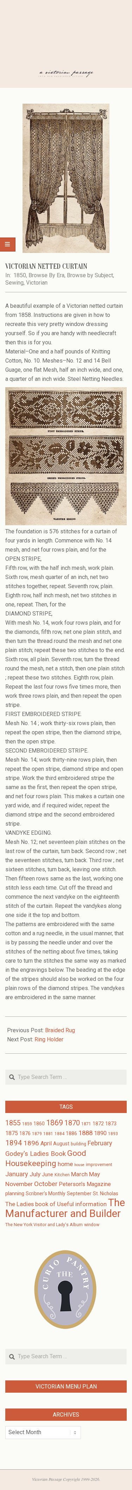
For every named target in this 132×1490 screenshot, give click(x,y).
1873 (111, 1123)
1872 (98, 1123)
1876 (25, 1133)
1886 (71, 1133)
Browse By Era (46, 275)
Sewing (14, 282)
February (100, 1143)
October (45, 1184)
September (79, 1193)
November (19, 1184)
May (94, 1174)
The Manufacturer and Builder (65, 1208)
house (79, 1165)
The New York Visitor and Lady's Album (44, 1224)
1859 (27, 1123)
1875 (11, 1133)
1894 (13, 1143)
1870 (72, 1123)
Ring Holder (48, 1039)
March (79, 1174)
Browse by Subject (90, 275)
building (78, 1143)
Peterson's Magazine (85, 1184)
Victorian (37, 282)
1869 (54, 1122)
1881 (48, 1133)
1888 (85, 1133)
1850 (19, 275)
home (65, 1163)
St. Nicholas (105, 1193)
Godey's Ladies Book (35, 1154)
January (16, 1174)
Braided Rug (60, 1030)
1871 (86, 1123)
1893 (113, 1133)
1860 (39, 1123)
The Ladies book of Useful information (56, 1204)
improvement (99, 1164)
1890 (100, 1133)
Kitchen (62, 1174)
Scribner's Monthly (45, 1193)
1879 (37, 1133)
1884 (59, 1133)
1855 (13, 1123)
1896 (31, 1143)
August (61, 1143)
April (46, 1143)
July (35, 1174)
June (47, 1174)
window (91, 1224)
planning (14, 1193)
